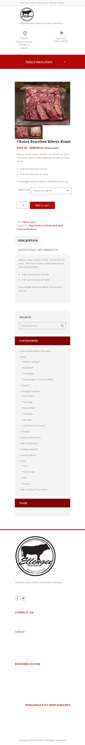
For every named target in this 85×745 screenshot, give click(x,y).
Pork (23, 461)
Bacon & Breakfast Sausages (36, 351)
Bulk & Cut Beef (43, 225)
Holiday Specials (29, 449)
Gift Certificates (29, 443)
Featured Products (27, 229)
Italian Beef (29, 407)
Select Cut (24, 189)
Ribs (25, 477)
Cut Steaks (28, 373)
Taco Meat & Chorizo (34, 425)
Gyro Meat (28, 396)
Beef (31, 225)
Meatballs (28, 413)
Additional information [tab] (38, 250)
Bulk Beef (58, 225)
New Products (28, 455)
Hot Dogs (28, 401)
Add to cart (42, 205)
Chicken (25, 431)
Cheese (25, 385)
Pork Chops (29, 471)
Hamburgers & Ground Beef (38, 379)
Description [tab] (28, 240)
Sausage (27, 419)
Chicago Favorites (30, 391)
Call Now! (20, 631)
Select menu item (39, 62)
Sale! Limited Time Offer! (34, 489)
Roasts (26, 483)
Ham (25, 465)
